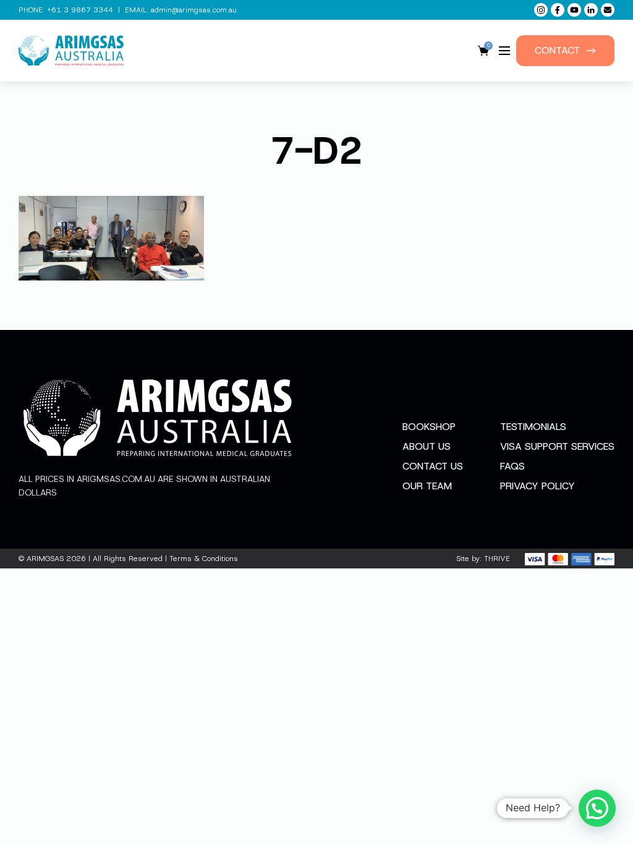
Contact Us (432, 466)
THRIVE (497, 558)
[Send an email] (607, 10)
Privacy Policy (537, 485)
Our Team (427, 485)
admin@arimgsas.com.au (194, 10)
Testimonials (533, 426)
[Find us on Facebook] (557, 10)
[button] (597, 808)
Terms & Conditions (203, 558)
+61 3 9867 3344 (80, 10)
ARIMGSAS (45, 558)
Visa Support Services (557, 446)
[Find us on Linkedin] (591, 10)
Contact (557, 50)
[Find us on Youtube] (574, 10)
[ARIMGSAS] (71, 50)
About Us (426, 446)
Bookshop (429, 426)
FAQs (512, 466)
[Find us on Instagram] (541, 10)
